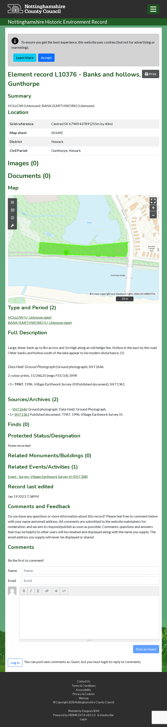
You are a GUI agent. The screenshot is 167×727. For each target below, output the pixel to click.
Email (12, 580)
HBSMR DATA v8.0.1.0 (82, 715)
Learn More (24, 57)
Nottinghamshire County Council (94, 702)
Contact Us (83, 681)
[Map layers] (12, 202)
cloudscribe (107, 715)
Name (12, 570)
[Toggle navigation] (153, 9)
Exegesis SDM (90, 711)
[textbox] (89, 617)
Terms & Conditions (84, 685)
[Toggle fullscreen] (153, 200)
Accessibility (83, 690)
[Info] (12, 218)
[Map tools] (12, 225)
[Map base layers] (12, 210)
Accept (46, 57)
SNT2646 (19, 409)
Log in (83, 719)
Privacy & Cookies (84, 694)
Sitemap (84, 698)
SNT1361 (21, 414)
